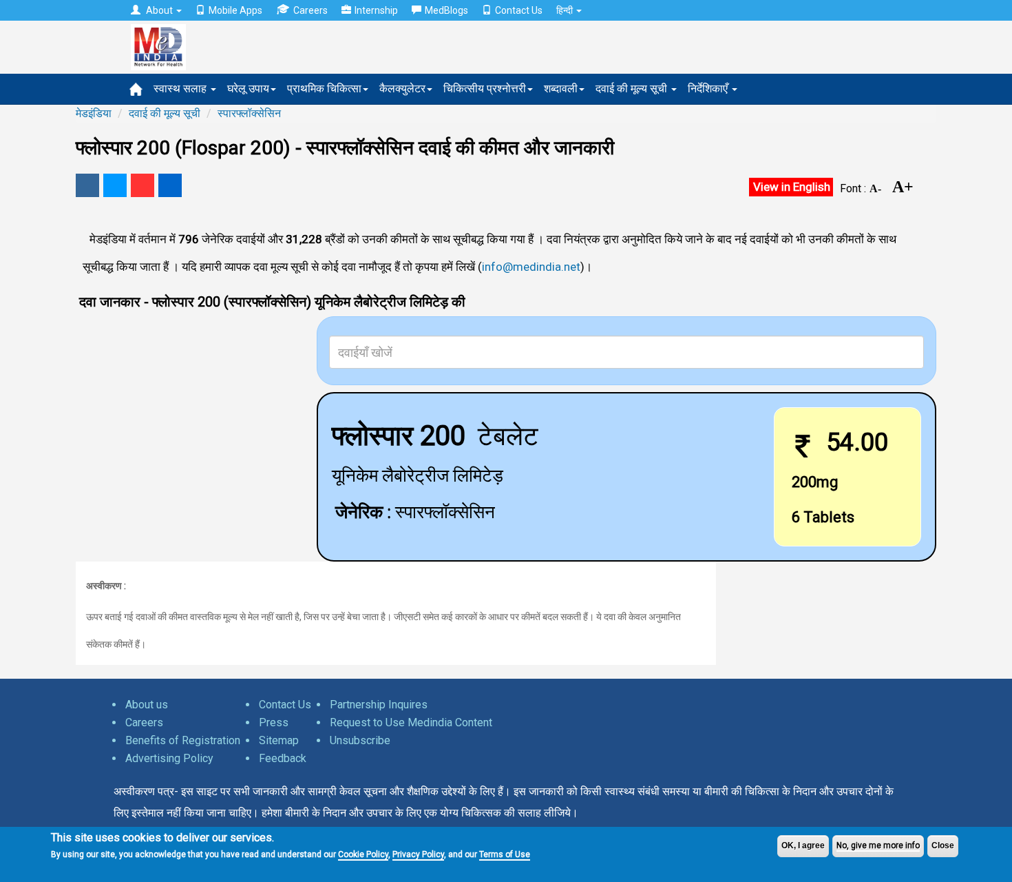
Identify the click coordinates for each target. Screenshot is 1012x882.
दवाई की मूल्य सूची (632, 88)
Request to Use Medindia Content (411, 722)
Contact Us (518, 10)
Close (942, 845)
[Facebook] (87, 185)
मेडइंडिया (94, 113)
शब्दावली (561, 88)
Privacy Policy (418, 854)
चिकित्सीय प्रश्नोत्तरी (484, 88)
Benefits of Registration (182, 740)
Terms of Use (504, 854)
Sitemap (279, 740)
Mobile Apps (235, 10)
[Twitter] (115, 185)
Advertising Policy (169, 758)
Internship (376, 10)
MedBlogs (446, 10)
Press (273, 722)
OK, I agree (803, 845)
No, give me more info (878, 845)
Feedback (282, 758)
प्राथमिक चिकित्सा (324, 88)
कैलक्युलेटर (402, 88)
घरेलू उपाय (248, 88)
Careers (310, 10)
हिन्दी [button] (565, 10)
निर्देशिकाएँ (709, 88)
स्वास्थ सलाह (181, 88)
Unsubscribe (360, 740)
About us (146, 704)
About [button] (159, 10)
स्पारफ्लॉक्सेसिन (249, 113)
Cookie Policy (363, 854)
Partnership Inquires (379, 704)
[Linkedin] (170, 185)
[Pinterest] (142, 185)
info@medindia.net (531, 267)
